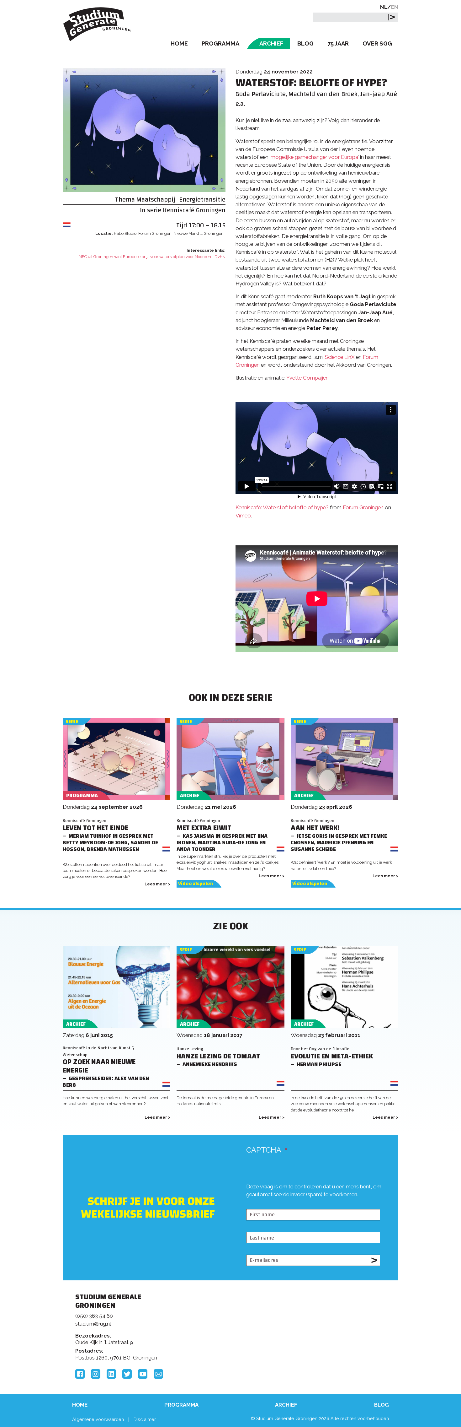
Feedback (233, 1321)
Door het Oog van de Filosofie (320, 1049)
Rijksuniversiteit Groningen (325, 1319)
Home (179, 43)
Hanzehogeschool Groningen (325, 1340)
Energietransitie (202, 199)
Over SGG (377, 43)
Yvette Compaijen (307, 378)
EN (394, 7)
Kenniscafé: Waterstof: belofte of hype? (282, 507)
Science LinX (340, 357)
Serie (72, 722)
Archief (271, 43)
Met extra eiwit (204, 828)
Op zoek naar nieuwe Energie (99, 1066)
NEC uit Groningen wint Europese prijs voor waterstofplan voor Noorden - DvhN (152, 256)
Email (158, 1374)
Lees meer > (157, 884)
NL (383, 7)
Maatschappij (155, 199)
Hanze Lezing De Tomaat (218, 1056)
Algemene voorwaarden (98, 1419)
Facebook (80, 1374)
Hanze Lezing (190, 1049)
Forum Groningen (363, 507)
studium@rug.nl (93, 1324)
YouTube (142, 1374)
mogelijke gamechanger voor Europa (314, 157)
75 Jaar (338, 43)
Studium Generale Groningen (97, 24)
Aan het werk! (315, 828)
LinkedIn (111, 1374)
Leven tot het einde (95, 828)
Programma (220, 43)
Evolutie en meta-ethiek (332, 1056)
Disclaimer (145, 1419)
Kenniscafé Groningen (194, 210)
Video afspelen (195, 884)
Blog (305, 43)
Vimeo (243, 515)
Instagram (95, 1374)
